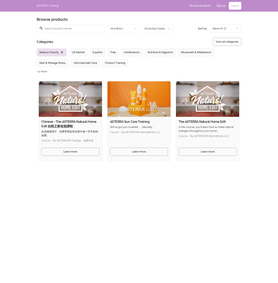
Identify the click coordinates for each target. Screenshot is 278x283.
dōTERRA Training (48, 5)
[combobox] (123, 29)
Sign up (221, 5)
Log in (235, 5)
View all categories (227, 41)
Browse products (200, 5)
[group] (126, 57)
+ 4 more (42, 71)
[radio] (52, 52)
